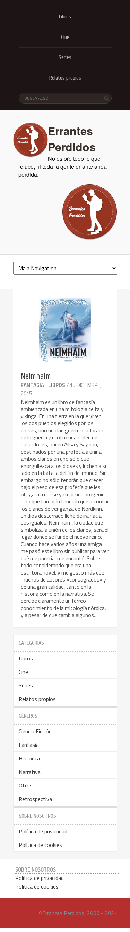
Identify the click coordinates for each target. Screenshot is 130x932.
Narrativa (30, 772)
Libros (65, 17)
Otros (26, 785)
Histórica (29, 758)
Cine (65, 37)
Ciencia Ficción (35, 731)
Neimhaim (36, 376)
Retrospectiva (35, 799)
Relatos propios (65, 78)
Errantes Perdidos (72, 139)
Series (65, 57)
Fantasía (32, 385)
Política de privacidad (43, 831)
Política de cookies (40, 845)
